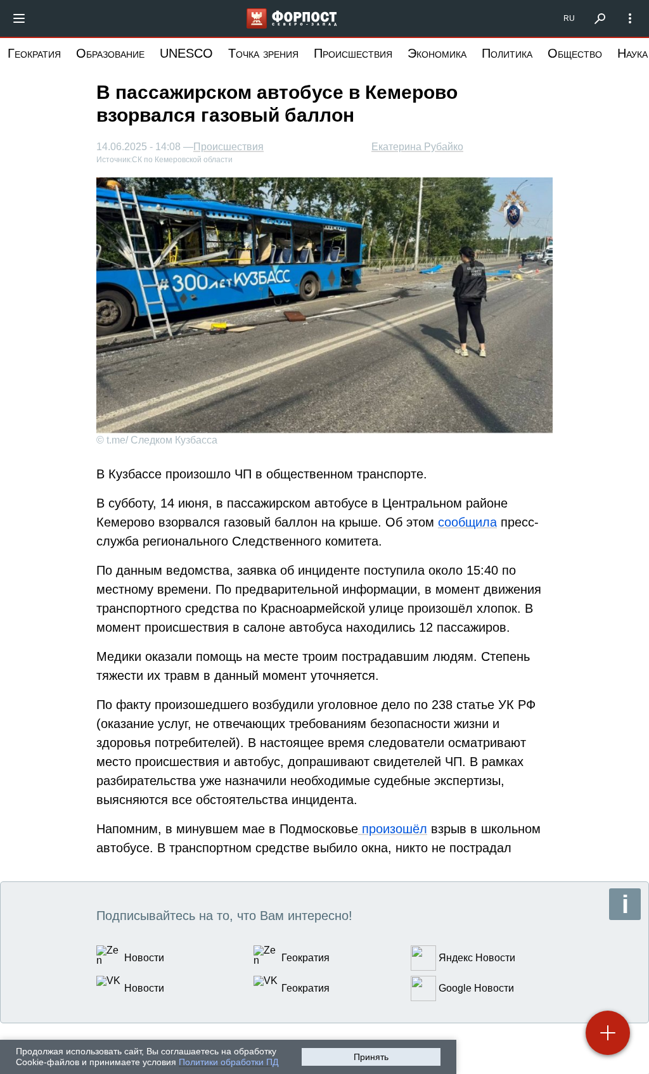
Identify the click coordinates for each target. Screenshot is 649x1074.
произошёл (392, 829)
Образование (110, 53)
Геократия (34, 53)
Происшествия (353, 53)
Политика (507, 53)
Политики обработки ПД (228, 1062)
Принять (371, 1057)
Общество (575, 53)
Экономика (437, 53)
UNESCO (186, 53)
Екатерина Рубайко (417, 146)
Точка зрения (263, 53)
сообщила (467, 522)
